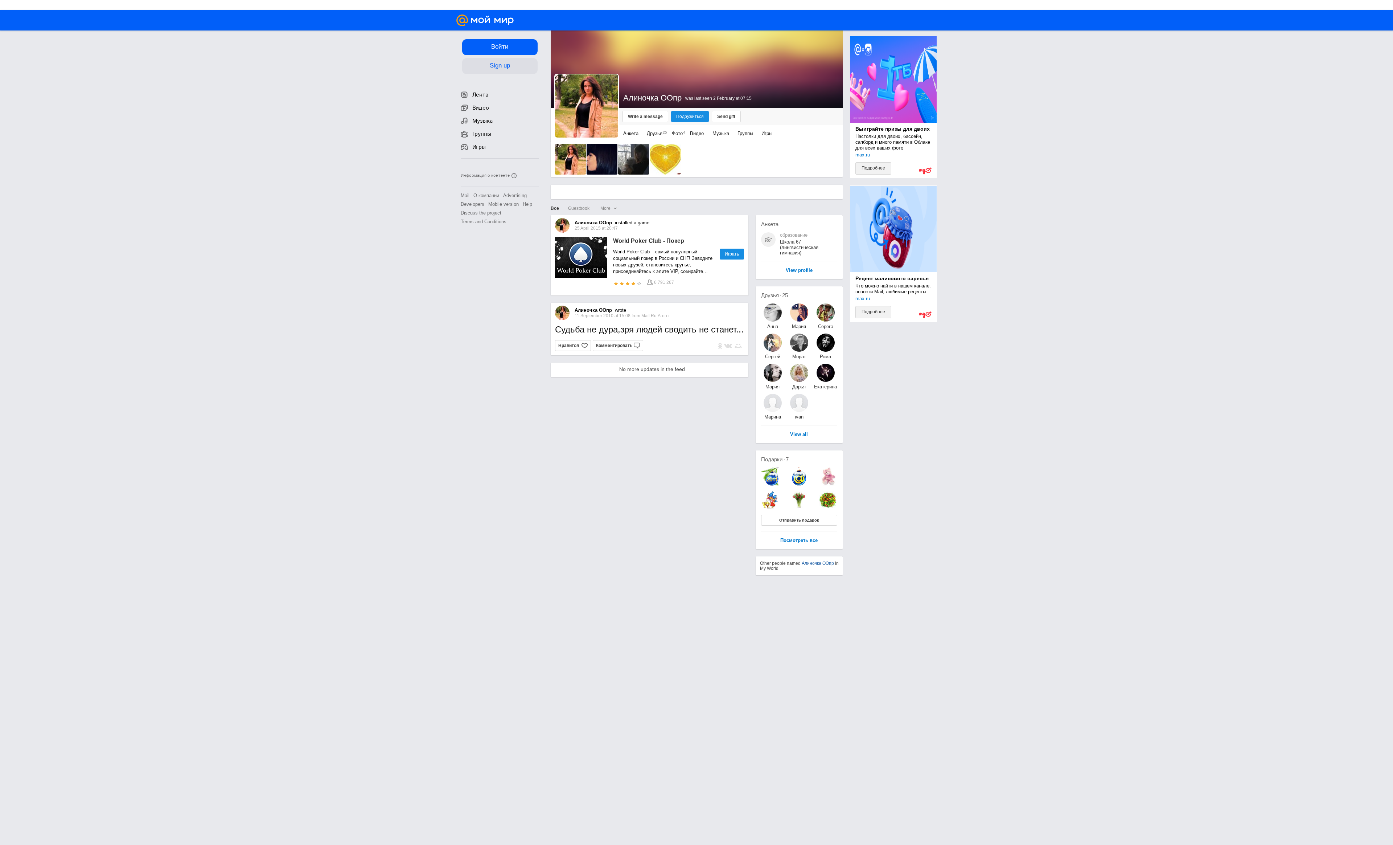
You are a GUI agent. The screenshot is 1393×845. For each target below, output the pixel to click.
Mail (465, 195)
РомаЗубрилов (825, 356)
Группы (745, 133)
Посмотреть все (799, 540)
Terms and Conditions (483, 221)
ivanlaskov (799, 417)
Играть (732, 254)
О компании (486, 195)
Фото (677, 133)
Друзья (655, 133)
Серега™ (825, 326)
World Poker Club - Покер (648, 241)
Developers (472, 204)
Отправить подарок (799, 520)
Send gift (726, 116)
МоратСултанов (799, 356)
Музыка (720, 133)
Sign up (500, 65)
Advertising (515, 195)
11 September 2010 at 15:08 (603, 315)
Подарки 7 (775, 459)
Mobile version (503, 204)
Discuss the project (481, 213)
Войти (500, 46)
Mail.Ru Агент (655, 315)
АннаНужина (772, 326)
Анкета (630, 133)
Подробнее (873, 168)
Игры (766, 133)
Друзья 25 (774, 295)
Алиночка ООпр (818, 563)
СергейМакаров (772, 356)
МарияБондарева (772, 386)
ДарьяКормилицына (799, 386)
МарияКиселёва (799, 326)
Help (527, 204)
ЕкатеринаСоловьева (825, 386)
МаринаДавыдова (772, 417)
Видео (697, 133)
